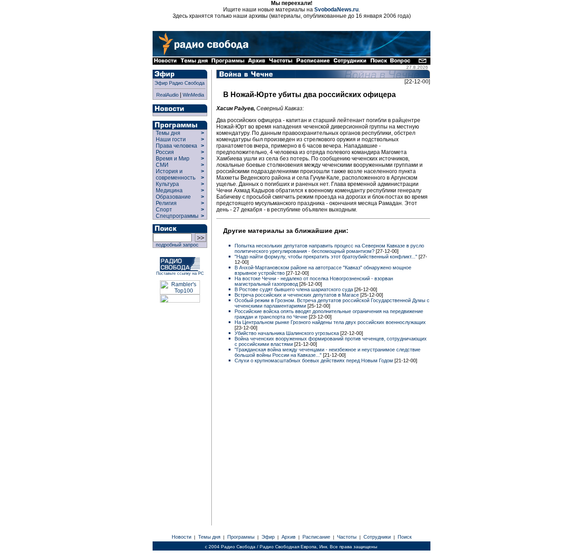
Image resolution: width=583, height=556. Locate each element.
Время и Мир (172, 158)
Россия (165, 152)
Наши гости (171, 139)
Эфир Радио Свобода (179, 83)
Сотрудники (377, 537)
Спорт (163, 209)
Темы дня (168, 133)
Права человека (176, 146)
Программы (241, 537)
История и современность (175, 174)
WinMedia (193, 95)
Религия (166, 203)
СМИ (162, 165)
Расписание (316, 537)
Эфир (268, 537)
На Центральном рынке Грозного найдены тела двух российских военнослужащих (330, 322)
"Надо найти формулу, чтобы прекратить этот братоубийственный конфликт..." (327, 256)
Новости (181, 537)
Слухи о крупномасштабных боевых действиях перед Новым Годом (314, 360)
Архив (288, 537)
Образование (173, 197)
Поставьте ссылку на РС (180, 273)
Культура (167, 184)
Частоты (347, 537)
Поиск (404, 537)
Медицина (169, 190)
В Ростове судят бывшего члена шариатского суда (294, 289)
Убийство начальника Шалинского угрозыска (287, 333)
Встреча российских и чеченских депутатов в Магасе (297, 295)
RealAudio (167, 95)
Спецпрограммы (176, 216)
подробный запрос (176, 244)
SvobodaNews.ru (336, 9)
